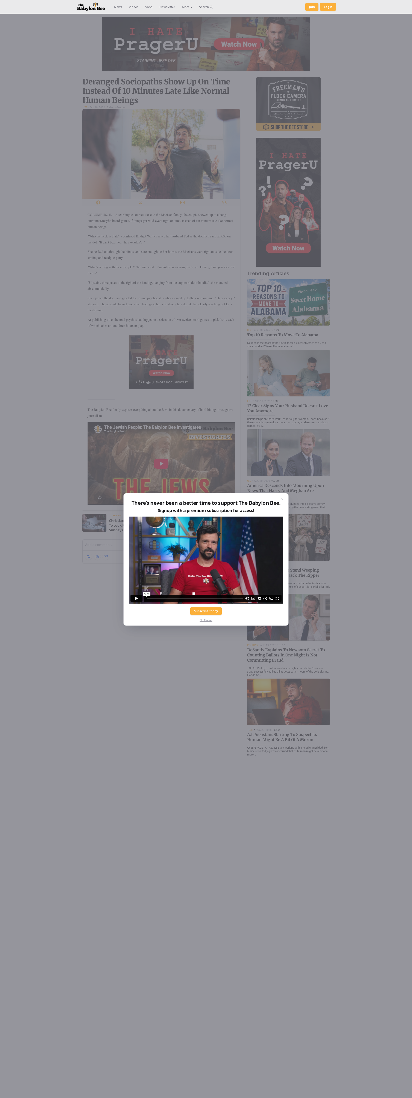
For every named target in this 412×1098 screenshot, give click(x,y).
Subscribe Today (206, 611)
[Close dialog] (282, 499)
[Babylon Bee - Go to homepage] (91, 7)
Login (328, 7)
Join (312, 7)
